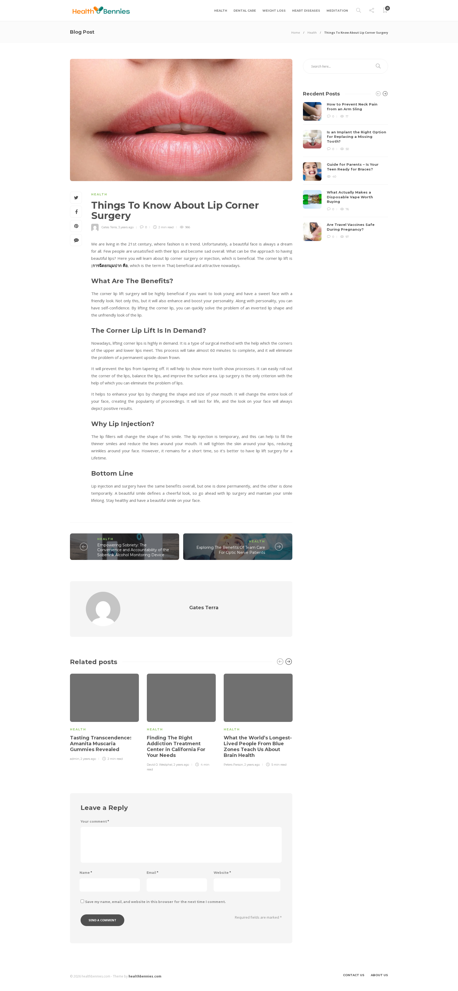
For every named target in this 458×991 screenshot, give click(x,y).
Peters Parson (233, 764)
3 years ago (126, 227)
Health (220, 10)
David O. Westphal (159, 764)
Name (86, 873)
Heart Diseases (306, 10)
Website (222, 873)
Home (295, 32)
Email (152, 873)
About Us (379, 975)
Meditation (337, 10)
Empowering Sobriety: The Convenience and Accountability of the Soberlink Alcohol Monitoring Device (133, 550)
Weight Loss (274, 10)
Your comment (95, 821)
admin (74, 759)
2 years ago (88, 759)
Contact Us (353, 975)
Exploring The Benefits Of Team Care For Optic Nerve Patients (230, 550)
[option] (104, 716)
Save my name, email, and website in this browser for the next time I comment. (155, 902)
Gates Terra (109, 227)
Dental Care (245, 10)
